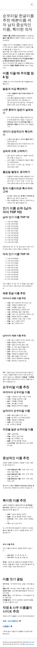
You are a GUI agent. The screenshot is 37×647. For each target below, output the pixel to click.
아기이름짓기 (13, 621)
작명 (4, 621)
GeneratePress (29, 644)
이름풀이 (6, 626)
